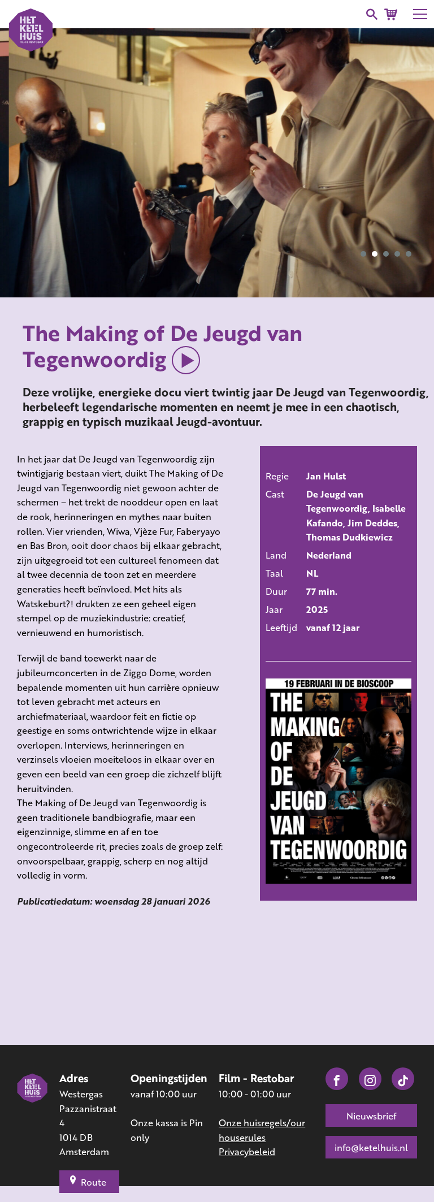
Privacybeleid (247, 1151)
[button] (363, 254)
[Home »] (32, 1115)
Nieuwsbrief (371, 1115)
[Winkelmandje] (390, 14)
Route (93, 1181)
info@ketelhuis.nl (371, 1147)
